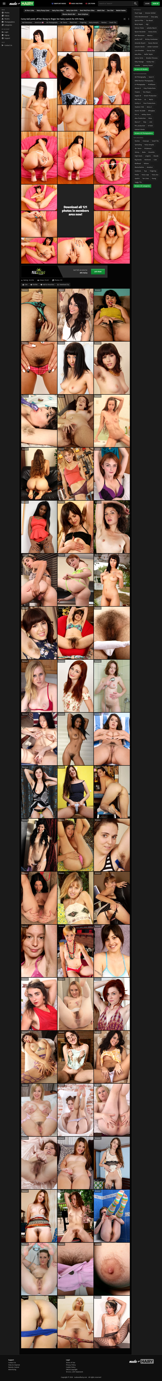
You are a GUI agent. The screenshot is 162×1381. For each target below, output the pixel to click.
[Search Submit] (135, 3)
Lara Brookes (139, 51)
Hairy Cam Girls (71, 10)
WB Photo (138, 99)
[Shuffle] (124, 19)
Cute (155, 160)
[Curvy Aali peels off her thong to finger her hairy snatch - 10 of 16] (112, 171)
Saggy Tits (138, 182)
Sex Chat (110, 10)
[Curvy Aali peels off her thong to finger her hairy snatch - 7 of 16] (112, 131)
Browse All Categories (142, 186)
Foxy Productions (150, 88)
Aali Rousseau (27, 22)
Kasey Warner (153, 43)
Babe (144, 152)
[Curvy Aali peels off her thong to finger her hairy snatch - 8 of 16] (75, 157)
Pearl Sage (138, 13)
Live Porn (91, 4)
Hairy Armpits (94, 22)
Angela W (138, 96)
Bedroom (147, 160)
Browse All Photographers (144, 133)
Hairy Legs (145, 175)
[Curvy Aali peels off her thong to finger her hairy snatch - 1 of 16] (39, 51)
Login (147, 4)
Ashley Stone (146, 114)
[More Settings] (128, 19)
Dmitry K (138, 103)
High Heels (138, 156)
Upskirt (137, 178)
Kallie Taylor (148, 54)
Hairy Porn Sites (58, 10)
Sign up (155, 4)
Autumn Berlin (140, 47)
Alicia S (149, 107)
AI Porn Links (29, 10)
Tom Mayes (147, 92)
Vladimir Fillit (139, 107)
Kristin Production (150, 96)
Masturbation (139, 167)
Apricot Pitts (139, 21)
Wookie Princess (152, 58)
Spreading (138, 145)
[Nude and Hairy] (21, 3)
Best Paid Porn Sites (87, 10)
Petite (137, 175)
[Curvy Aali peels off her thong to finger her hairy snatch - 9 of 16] (39, 157)
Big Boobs (138, 160)
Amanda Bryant (140, 43)
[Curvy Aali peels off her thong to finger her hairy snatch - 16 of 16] (75, 250)
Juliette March (152, 28)
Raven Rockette (140, 32)
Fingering (83, 22)
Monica (149, 36)
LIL (145, 99)
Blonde (156, 156)
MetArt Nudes (121, 10)
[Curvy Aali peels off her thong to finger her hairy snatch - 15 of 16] (39, 250)
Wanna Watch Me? (68, 14)
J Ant (150, 122)
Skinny (137, 152)
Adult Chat (100, 10)
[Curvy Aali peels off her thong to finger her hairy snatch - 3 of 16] (75, 78)
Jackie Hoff (138, 39)
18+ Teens (63, 22)
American (38, 22)
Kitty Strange (139, 62)
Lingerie (148, 156)
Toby (144, 122)
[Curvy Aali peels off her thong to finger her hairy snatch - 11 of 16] (39, 197)
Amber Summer (152, 47)
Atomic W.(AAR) (140, 111)
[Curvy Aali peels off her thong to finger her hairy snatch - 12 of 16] (112, 197)
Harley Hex (150, 62)
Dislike (35, 285)
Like (26, 285)
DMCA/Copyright (71, 1370)
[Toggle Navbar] (4, 3)
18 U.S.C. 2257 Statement (74, 1372)
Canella (137, 66)
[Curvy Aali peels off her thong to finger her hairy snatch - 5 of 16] (39, 104)
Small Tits (112, 22)
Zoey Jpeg (154, 17)
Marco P (137, 122)
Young (154, 178)
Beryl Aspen (139, 24)
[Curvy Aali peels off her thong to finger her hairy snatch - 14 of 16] (112, 237)
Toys (145, 171)
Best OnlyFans (83, 14)
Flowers (137, 92)
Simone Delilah (150, 13)
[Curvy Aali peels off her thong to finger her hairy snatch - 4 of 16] (112, 78)
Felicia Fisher (139, 28)
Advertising (12, 1370)
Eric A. (137, 114)
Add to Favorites (48, 285)
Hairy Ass (155, 175)
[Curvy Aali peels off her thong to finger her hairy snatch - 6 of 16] (75, 118)
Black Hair (73, 22)
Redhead (138, 163)
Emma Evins (152, 32)
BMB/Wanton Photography (144, 81)
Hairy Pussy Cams (43, 10)
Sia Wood (149, 21)
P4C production (140, 126)
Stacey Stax (151, 51)
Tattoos (146, 163)
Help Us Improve (14, 1365)
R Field (150, 126)
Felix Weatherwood (141, 17)
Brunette (151, 152)
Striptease (148, 148)
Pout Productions (149, 103)
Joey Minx (138, 54)
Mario (151, 99)
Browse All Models (141, 69)
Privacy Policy (71, 1365)
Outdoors (138, 171)
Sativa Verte (139, 58)
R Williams (151, 84)
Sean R (151, 77)
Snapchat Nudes (60, 4)
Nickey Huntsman (151, 39)
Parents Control (13, 1367)
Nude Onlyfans (76, 3)
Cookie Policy (70, 1367)
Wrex (150, 118)
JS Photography (140, 84)
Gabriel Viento (140, 129)
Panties (104, 22)
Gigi (147, 24)
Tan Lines (145, 178)
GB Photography (52, 22)
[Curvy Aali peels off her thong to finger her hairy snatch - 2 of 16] (75, 38)
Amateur (150, 167)
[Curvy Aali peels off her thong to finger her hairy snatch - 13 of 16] (39, 224)
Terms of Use (70, 1363)
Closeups (146, 141)
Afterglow (151, 111)
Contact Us (12, 1363)
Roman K (138, 88)
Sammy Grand (148, 66)
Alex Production (140, 118)
